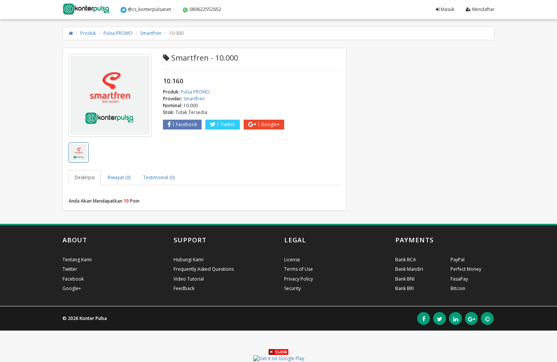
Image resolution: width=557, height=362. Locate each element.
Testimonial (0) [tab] (159, 177)
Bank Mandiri (409, 269)
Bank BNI (405, 279)
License (292, 259)
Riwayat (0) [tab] (119, 177)
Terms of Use (298, 269)
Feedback (184, 288)
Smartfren (150, 33)
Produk (88, 33)
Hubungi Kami (188, 259)
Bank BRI (404, 288)
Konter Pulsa (93, 318)
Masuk (447, 9)
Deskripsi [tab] (85, 177)
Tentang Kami (77, 259)
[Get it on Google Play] (278, 358)
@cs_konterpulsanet (149, 9)
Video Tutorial (189, 279)
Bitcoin (458, 288)
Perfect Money (466, 269)
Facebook (186, 124)
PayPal (458, 259)
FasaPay (459, 279)
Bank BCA (405, 259)
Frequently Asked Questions (204, 269)
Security (292, 288)
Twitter (228, 124)
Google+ (270, 124)
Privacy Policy (298, 279)
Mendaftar (482, 9)
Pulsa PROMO (118, 33)
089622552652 (204, 9)
